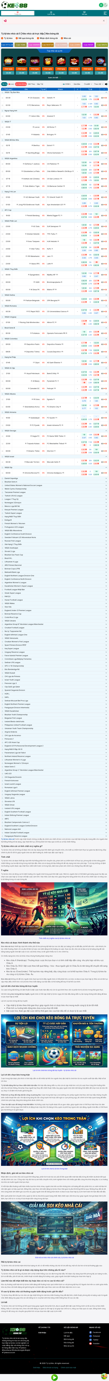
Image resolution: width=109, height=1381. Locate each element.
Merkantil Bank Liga (12, 572)
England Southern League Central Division (21, 826)
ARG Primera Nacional (13, 565)
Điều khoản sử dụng (50, 1368)
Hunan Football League (14, 600)
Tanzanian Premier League (15, 492)
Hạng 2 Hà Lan (10, 192)
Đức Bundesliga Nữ (12, 669)
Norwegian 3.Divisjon (13, 503)
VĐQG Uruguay (10, 317)
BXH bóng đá (69, 1339)
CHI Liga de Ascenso (13, 735)
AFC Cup (8, 210)
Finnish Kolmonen (11, 781)
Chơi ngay (8, 69)
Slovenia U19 (10, 801)
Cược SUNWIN (61, 45)
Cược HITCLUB (7, 45)
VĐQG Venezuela (11, 638)
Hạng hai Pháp (10, 357)
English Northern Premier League (17, 704)
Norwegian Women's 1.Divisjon (17, 763)
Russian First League (13, 541)
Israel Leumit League (13, 784)
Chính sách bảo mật (68, 1368)
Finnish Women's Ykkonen (15, 523)
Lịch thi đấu (68, 1333)
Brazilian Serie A (11, 482)
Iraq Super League (12, 648)
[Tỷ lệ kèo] (106, 98)
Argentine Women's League (15, 583)
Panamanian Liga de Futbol (15, 753)
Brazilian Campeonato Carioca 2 (17, 822)
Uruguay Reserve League (15, 652)
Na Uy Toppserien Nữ (13, 631)
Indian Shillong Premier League (17, 815)
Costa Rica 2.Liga (11, 617)
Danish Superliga (11, 478)
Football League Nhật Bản (15, 590)
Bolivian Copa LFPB (12, 569)
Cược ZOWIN (75, 45)
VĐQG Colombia (11, 339)
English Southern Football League (18, 812)
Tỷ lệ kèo (7, 38)
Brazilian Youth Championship (16, 715)
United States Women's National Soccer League (23, 485)
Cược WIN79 (102, 45)
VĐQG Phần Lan (11, 221)
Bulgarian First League (13, 718)
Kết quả (67, 1336)
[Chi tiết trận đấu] (102, 98)
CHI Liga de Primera (12, 676)
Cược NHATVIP (47, 45)
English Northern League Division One (19, 576)
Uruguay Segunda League (15, 794)
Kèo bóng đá (69, 1343)
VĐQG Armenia (10, 412)
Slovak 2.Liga (10, 551)
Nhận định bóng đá (48, 38)
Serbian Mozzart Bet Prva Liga (16, 701)
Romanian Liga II (11, 787)
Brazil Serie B (10, 328)
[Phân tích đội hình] (104, 98)
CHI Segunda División (13, 777)
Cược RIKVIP (88, 45)
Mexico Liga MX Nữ (12, 506)
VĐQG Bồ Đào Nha (12, 140)
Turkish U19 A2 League (13, 496)
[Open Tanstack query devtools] (104, 1376)
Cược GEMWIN (34, 45)
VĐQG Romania (11, 306)
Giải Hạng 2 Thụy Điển (13, 544)
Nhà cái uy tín (69, 1346)
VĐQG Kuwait (10, 673)
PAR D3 (7, 596)
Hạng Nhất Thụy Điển (13, 517)
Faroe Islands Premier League (16, 656)
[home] (14, 5)
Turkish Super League (13, 513)
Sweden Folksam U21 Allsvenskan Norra (20, 537)
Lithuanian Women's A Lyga (15, 760)
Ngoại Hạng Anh (11, 111)
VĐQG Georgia (10, 431)
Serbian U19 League (12, 662)
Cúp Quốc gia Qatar (12, 687)
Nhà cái (66, 38)
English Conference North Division (18, 579)
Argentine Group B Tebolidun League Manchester (24, 624)
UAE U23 (8, 774)
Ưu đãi (8, 73)
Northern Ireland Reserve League (18, 756)
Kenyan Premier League (14, 510)
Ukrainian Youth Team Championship (19, 728)
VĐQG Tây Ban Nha (12, 92)
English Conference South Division (18, 534)
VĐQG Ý (8, 122)
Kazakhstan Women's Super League (19, 586)
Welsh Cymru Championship (16, 489)
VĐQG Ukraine (10, 621)
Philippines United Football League (18, 725)
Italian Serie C (10, 767)
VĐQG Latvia (9, 798)
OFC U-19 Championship (14, 666)
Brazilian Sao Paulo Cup (14, 555)
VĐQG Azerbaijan (11, 548)
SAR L (7, 697)
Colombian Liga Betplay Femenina (18, 659)
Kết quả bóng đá (25, 38)
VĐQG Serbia (10, 295)
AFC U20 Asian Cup (12, 742)
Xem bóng (22, 84)
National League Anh (13, 829)
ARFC (7, 819)
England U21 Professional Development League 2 (24, 746)
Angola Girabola (11, 732)
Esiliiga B (8, 520)
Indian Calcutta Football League (17, 833)
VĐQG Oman (9, 805)
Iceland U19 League (12, 808)
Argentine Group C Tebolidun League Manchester (24, 770)
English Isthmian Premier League (17, 791)
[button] (105, 64)
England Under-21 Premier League (18, 610)
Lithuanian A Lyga (11, 562)
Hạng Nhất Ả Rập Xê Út (13, 749)
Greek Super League (13, 593)
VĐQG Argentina (11, 158)
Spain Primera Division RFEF (15, 645)
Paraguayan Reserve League (16, 836)
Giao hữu (8, 607)
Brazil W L (8, 558)
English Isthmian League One (16, 635)
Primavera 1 (9, 739)
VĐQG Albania (10, 394)
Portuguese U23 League (14, 527)
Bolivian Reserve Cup (13, 614)
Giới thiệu (42, 1333)
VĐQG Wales (10, 603)
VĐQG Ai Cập (10, 368)
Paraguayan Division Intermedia (17, 708)
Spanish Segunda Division (15, 690)
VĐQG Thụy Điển (11, 269)
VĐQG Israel (9, 457)
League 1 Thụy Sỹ (11, 499)
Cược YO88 (20, 45)
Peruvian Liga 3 (11, 683)
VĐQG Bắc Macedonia (13, 530)
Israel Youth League (12, 680)
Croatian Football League (14, 628)
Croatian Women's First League (17, 642)
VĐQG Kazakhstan (12, 711)
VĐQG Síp (8, 467)
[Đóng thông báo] (103, 21)
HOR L (7, 694)
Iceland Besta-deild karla (14, 721)
